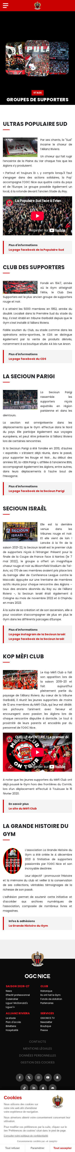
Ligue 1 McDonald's (17, 1003)
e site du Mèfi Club (23, 808)
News (9, 991)
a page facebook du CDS (28, 359)
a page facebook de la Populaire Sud (37, 250)
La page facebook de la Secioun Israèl (36, 639)
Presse (44, 1030)
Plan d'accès (13, 1022)
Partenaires (46, 1003)
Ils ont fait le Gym (50, 995)
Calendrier (12, 999)
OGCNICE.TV (47, 1018)
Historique (46, 991)
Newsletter (46, 1022)
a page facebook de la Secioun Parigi (37, 491)
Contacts (37, 1041)
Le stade (11, 1018)
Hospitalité (12, 1030)
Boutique (45, 1026)
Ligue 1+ (10, 1007)
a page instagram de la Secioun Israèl (37, 634)
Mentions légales (37, 1048)
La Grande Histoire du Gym (28, 926)
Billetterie (11, 1026)
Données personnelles (37, 1055)
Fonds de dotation (51, 999)
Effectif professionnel (18, 995)
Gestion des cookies (38, 1062)
